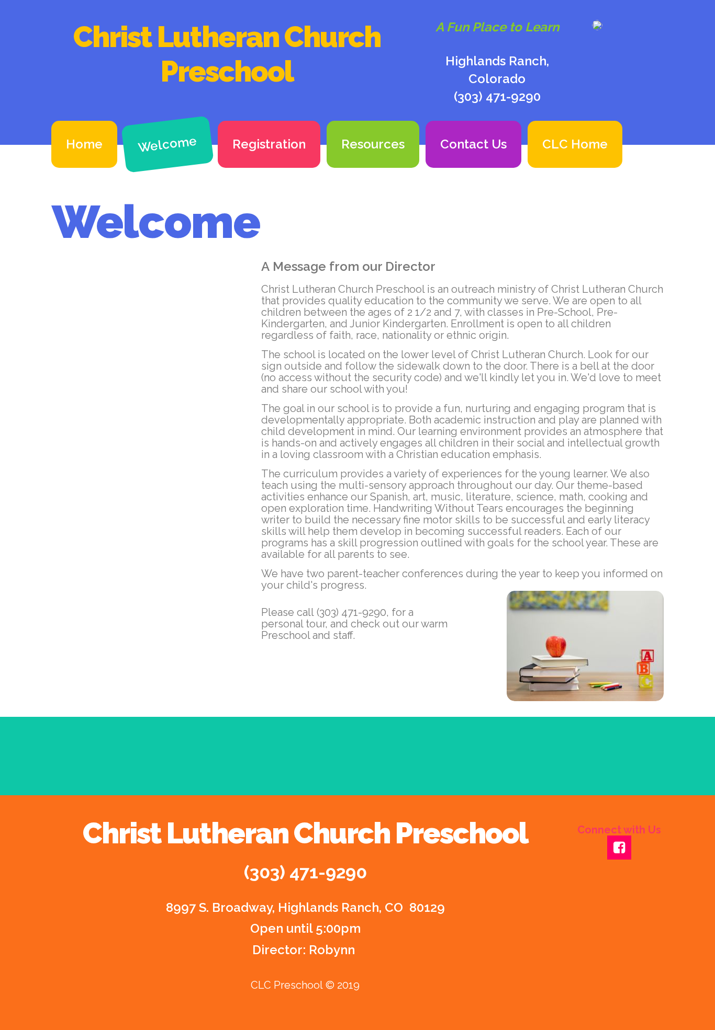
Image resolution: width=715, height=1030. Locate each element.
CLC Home (575, 144)
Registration (269, 144)
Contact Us (473, 144)
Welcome (168, 144)
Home (84, 144)
